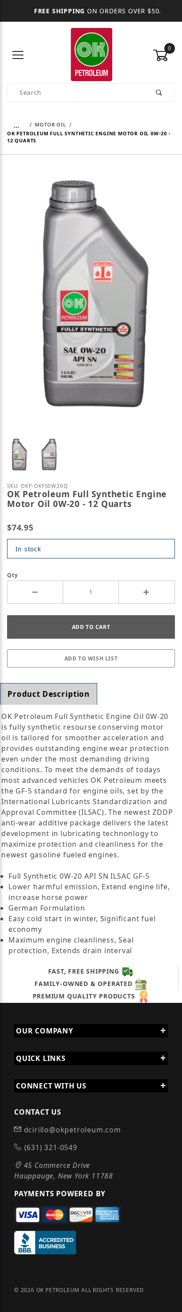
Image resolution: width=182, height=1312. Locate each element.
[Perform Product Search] (159, 93)
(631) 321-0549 (49, 1147)
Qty (12, 575)
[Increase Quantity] (147, 592)
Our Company (44, 1031)
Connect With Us (51, 1086)
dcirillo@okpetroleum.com (71, 1130)
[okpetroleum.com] (91, 55)
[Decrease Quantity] (35, 592)
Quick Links (41, 1058)
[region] (91, 453)
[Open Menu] (18, 55)
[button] (18, 453)
